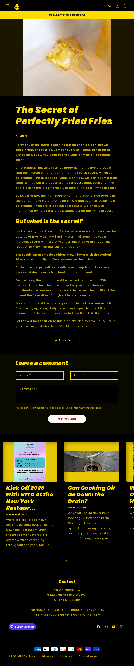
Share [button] (24, 136)
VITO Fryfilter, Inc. (28, 655)
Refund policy (49, 655)
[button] (7, 6)
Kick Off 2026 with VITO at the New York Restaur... (29, 498)
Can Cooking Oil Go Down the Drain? (91, 495)
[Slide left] (59, 560)
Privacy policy (68, 655)
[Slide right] (75, 560)
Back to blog (69, 340)
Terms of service (88, 655)
